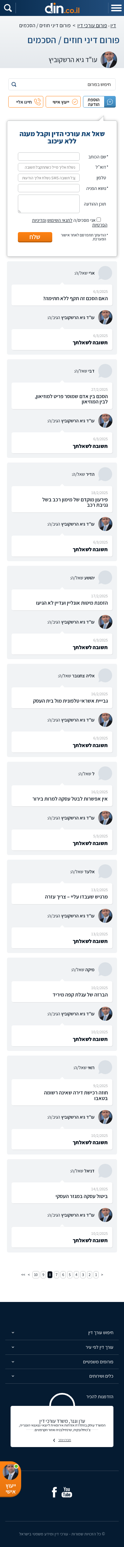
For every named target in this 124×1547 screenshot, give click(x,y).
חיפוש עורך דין (100, 1332)
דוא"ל (101, 167)
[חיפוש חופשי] (8, 8)
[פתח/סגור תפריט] (116, 8)
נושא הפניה (96, 188)
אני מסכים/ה (69, 222)
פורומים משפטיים (98, 1361)
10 (36, 1274)
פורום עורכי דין (92, 25)
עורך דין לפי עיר (99, 1347)
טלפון (101, 177)
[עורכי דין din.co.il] (62, 8)
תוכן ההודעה (95, 204)
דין (113, 25)
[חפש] (14, 84)
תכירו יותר (64, 1440)
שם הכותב (97, 156)
